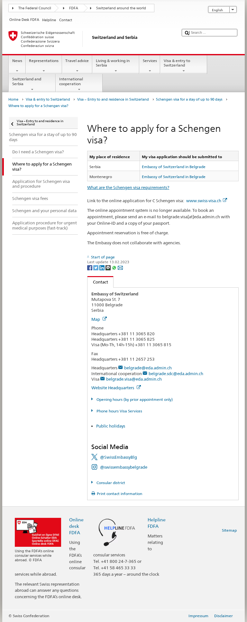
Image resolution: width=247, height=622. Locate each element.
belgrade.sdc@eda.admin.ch (176, 373)
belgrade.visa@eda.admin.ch (134, 379)
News (17, 60)
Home (13, 99)
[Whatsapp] (115, 267)
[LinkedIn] (102, 267)
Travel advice (77, 60)
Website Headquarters (113, 387)
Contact (97, 281)
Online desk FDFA (76, 526)
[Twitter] (96, 267)
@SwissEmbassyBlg (118, 457)
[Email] (120, 267)
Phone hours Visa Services (119, 411)
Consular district (110, 482)
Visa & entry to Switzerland (177, 63)
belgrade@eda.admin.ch (148, 367)
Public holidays (110, 425)
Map (96, 319)
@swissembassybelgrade (123, 467)
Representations (44, 60)
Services (150, 60)
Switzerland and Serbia (26, 81)
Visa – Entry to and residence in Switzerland (113, 99)
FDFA (73, 8)
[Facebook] (90, 267)
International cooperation (71, 81)
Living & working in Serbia (113, 63)
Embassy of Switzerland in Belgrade (174, 167)
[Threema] (108, 267)
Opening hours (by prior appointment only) (134, 399)
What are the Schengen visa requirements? (128, 187)
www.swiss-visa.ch (203, 200)
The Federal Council (34, 8)
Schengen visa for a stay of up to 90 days (189, 99)
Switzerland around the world (121, 8)
